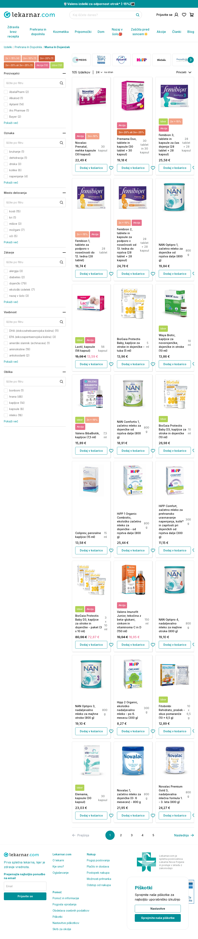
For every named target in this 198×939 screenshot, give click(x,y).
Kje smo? (58, 866)
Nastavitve (157, 908)
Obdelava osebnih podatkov (71, 910)
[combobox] (99, 72)
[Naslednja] (190, 59)
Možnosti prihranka (99, 878)
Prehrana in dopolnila (38, 31)
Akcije (161, 32)
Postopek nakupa (98, 872)
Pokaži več (11, 122)
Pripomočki (83, 32)
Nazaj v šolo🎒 (117, 31)
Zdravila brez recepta (13, 31)
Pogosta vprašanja (64, 904)
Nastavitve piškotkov (66, 923)
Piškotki (57, 916)
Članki (176, 32)
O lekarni (58, 860)
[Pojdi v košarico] (191, 14)
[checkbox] (6, 92)
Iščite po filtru (14, 83)
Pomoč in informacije (66, 898)
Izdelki (8, 47)
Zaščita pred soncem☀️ (140, 31)
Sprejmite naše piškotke (158, 917)
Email (9, 886)
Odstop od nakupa (99, 885)
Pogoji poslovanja (98, 860)
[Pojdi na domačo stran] (29, 14)
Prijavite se (25, 896)
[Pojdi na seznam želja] (184, 14)
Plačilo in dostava (98, 866)
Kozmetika (61, 32)
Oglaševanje (61, 872)
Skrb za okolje (62, 929)
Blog (190, 32)
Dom (101, 32)
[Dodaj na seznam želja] (111, 168)
